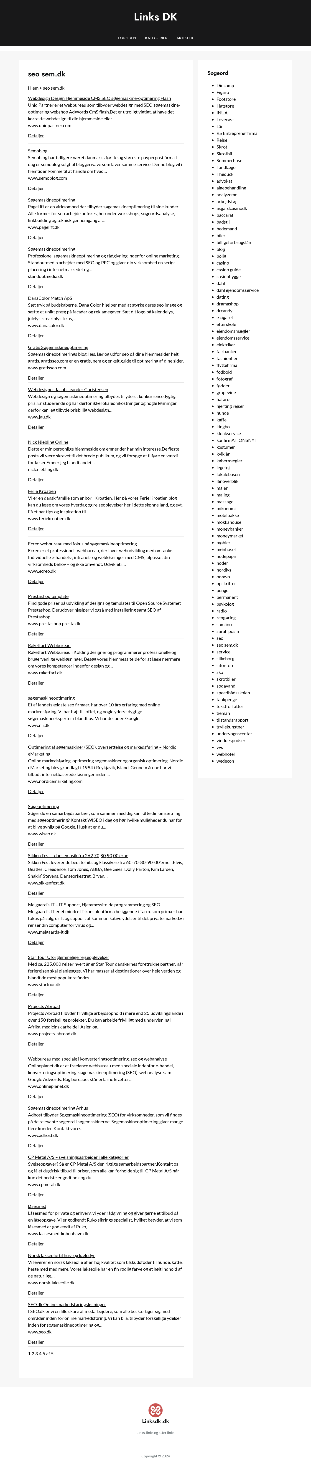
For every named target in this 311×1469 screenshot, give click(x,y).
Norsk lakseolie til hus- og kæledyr (61, 1255)
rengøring (226, 617)
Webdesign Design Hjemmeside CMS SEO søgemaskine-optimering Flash (99, 98)
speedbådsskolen (233, 692)
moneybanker (230, 529)
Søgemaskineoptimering (51, 199)
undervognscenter (234, 733)
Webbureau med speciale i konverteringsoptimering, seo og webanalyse (97, 1058)
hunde (223, 413)
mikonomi (226, 508)
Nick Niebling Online (48, 442)
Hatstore (225, 105)
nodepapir (227, 556)
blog (221, 249)
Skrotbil (224, 153)
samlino (224, 624)
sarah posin (228, 631)
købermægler (229, 460)
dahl (221, 283)
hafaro (223, 399)
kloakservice (229, 433)
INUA (222, 112)
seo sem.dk (53, 88)
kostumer (226, 447)
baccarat (225, 215)
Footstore (226, 99)
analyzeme (227, 194)
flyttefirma (227, 365)
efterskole (226, 324)
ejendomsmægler (233, 331)
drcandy (224, 310)
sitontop (225, 665)
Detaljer (36, 135)
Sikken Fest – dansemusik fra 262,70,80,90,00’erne (78, 855)
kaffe (222, 419)
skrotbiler (226, 679)
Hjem (33, 88)
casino (223, 262)
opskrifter (226, 583)
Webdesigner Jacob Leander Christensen (68, 389)
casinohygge (229, 276)
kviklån (223, 453)
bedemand (227, 228)
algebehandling (231, 187)
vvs (220, 747)
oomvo (223, 576)
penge (222, 590)
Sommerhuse (229, 160)
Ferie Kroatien (42, 491)
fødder (223, 385)
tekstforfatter (230, 706)
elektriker (226, 344)
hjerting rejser (230, 406)
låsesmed (37, 1206)
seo (220, 638)
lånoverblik (227, 481)
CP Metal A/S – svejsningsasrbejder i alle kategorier (78, 1157)
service (223, 651)
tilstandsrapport (232, 720)
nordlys (224, 569)
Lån (220, 126)
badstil (223, 221)
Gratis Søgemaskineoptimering (58, 347)
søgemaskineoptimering (51, 697)
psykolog (225, 604)
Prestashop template (48, 596)
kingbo (223, 426)
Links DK (155, 17)
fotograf (225, 378)
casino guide (229, 269)
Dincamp (225, 85)
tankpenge (227, 699)
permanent (227, 597)
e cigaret (225, 317)
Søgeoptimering (43, 806)
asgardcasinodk (232, 208)
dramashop (228, 303)
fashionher (227, 358)
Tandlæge (226, 167)
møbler (223, 542)
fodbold (224, 372)
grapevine (226, 392)
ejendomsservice (233, 337)
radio (222, 610)
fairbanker (227, 351)
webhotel (226, 754)
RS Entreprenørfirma (237, 133)
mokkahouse (229, 522)
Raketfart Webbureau (49, 645)
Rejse (222, 140)
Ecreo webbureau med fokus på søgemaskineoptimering (82, 543)
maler (222, 488)
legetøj (223, 467)
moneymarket (230, 535)
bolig (221, 256)
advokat (224, 181)
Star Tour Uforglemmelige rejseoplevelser (68, 957)
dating (223, 297)
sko (220, 672)
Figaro (223, 92)
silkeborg (225, 658)
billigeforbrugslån (234, 242)
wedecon (225, 760)
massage (225, 501)
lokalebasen (228, 474)
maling (223, 494)
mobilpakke (228, 515)
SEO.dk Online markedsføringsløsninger (67, 1304)
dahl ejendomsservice (238, 290)
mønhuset (226, 549)
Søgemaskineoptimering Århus (58, 1108)
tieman (223, 713)
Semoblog (37, 150)
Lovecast (225, 119)
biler (221, 235)
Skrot (222, 146)
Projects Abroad (44, 1006)
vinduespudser (231, 740)
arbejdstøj (226, 201)
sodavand (226, 685)
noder (222, 563)
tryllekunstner (230, 726)
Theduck (225, 174)
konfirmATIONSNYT (237, 440)
